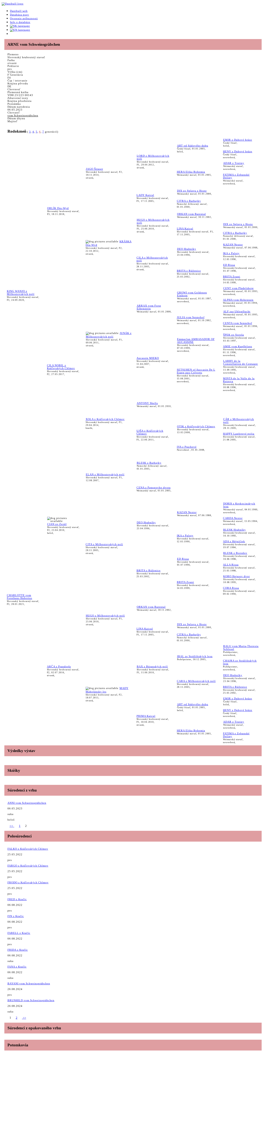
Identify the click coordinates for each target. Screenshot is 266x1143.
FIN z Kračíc (15, 916)
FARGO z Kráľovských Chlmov (27, 865)
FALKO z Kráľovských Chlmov (27, 848)
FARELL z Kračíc (18, 933)
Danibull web (19, 10)
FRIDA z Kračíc (17, 949)
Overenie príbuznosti (24, 18)
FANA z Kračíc (17, 966)
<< (12, 825)
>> (24, 1017)
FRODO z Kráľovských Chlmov (28, 882)
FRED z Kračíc (17, 899)
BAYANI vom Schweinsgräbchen (28, 983)
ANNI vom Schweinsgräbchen (26, 802)
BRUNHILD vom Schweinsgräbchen (30, 1000)
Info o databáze (20, 22)
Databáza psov (19, 14)
